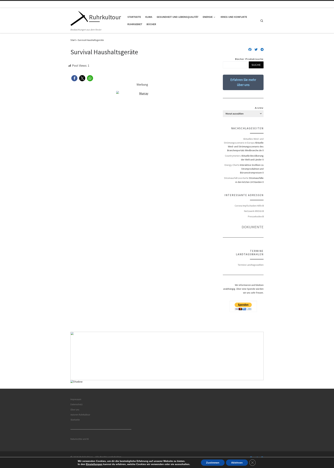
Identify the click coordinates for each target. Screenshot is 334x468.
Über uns (74, 409)
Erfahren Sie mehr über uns (243, 82)
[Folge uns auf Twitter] (256, 49)
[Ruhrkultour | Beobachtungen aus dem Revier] (79, 18)
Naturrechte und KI (79, 439)
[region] (167, 360)
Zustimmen (212, 462)
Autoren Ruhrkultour (80, 414)
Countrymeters (233, 155)
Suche (256, 65)
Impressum (75, 399)
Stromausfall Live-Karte (236, 178)
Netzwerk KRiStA (253, 211)
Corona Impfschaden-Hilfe (248, 205)
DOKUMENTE (253, 226)
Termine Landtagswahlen (251, 264)
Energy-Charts (232, 164)
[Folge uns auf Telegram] (262, 49)
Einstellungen (94, 464)
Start (73, 40)
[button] (74, 78)
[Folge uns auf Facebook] (250, 49)
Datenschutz (76, 404)
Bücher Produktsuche (249, 59)
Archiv (259, 108)
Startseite (75, 419)
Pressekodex (255, 216)
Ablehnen (237, 462)
